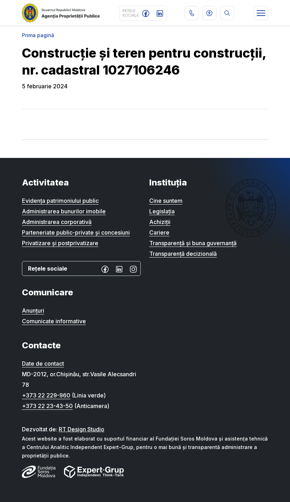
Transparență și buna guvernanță (193, 243)
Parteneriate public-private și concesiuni (76, 232)
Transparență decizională (183, 253)
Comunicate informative (54, 321)
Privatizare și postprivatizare (60, 243)
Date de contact (43, 363)
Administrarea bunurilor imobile (64, 211)
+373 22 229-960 (46, 395)
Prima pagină (38, 35)
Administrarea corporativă (57, 221)
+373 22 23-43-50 (47, 405)
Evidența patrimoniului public (60, 200)
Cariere (159, 232)
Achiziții (159, 221)
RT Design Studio (81, 429)
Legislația (162, 211)
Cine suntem (165, 200)
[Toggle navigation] (261, 13)
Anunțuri (33, 310)
